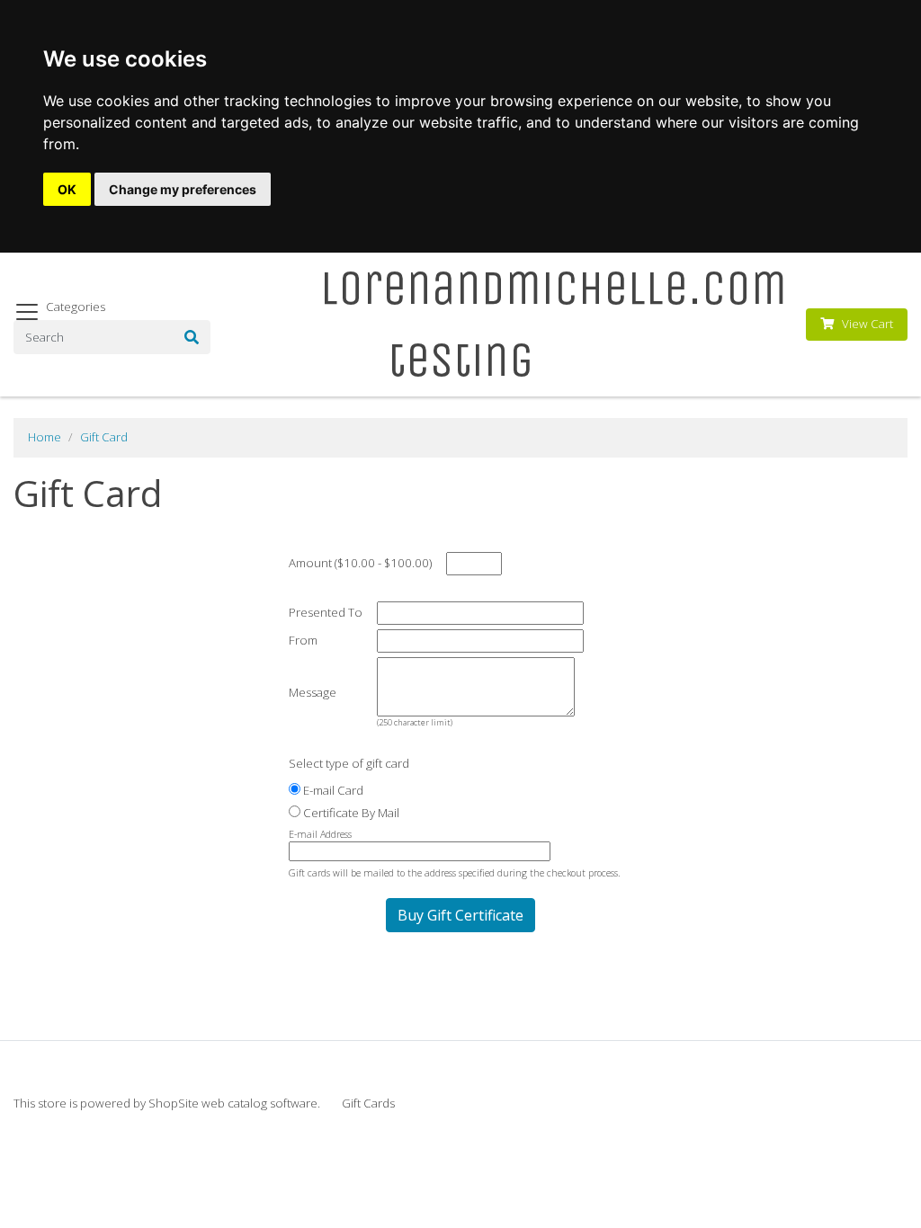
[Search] (191, 337)
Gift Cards (368, 1103)
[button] (460, 915)
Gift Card (104, 437)
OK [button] (67, 189)
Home (44, 437)
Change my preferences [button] (182, 189)
